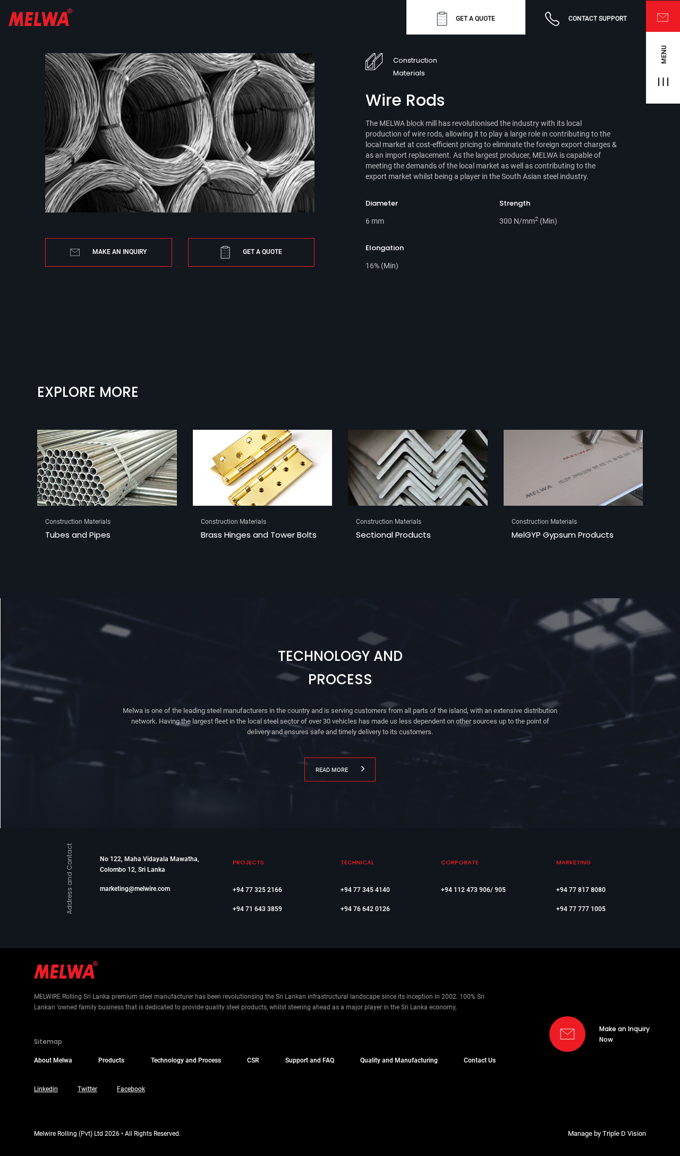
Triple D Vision (624, 1133)
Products (111, 1060)
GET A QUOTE (475, 18)
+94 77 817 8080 (581, 890)
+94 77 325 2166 (257, 890)
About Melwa (53, 1060)
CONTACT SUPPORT (597, 18)
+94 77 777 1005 (581, 909)
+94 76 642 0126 (365, 909)
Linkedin (46, 1089)
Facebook (131, 1089)
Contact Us (480, 1060)
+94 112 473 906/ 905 (473, 890)
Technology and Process (186, 1060)
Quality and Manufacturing (399, 1060)
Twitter (87, 1089)
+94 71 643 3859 (257, 909)
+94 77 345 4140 (365, 890)
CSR (253, 1060)
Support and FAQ (309, 1060)
